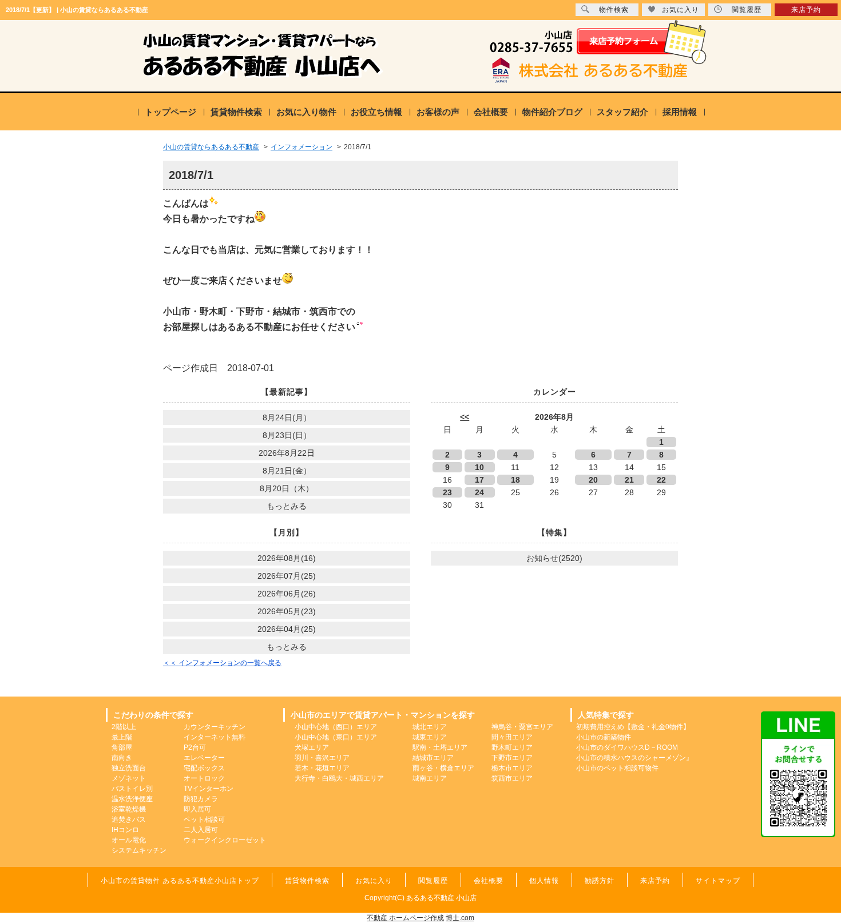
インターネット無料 (214, 737)
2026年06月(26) (286, 593)
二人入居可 (201, 830)
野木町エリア (512, 747)
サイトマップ (718, 881)
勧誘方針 (599, 881)
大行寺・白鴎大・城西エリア (339, 778)
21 (629, 479)
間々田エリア (512, 737)
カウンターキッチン (214, 727)
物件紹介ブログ (552, 112)
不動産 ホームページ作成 (405, 918)
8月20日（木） (287, 488)
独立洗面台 (129, 768)
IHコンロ (125, 830)
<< (464, 416)
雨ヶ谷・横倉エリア (443, 768)
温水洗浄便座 (132, 799)
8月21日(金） (287, 470)
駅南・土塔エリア (439, 747)
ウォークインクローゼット (225, 840)
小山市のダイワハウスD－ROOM (627, 747)
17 (479, 479)
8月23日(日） (287, 435)
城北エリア (429, 727)
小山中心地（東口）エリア (336, 737)
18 (515, 479)
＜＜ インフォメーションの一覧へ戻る (222, 663)
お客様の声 (437, 112)
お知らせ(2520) (554, 558)
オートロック (204, 778)
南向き (122, 758)
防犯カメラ (201, 799)
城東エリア (429, 737)
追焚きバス (129, 819)
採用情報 (680, 112)
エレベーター (204, 758)
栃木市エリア (512, 768)
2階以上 (124, 727)
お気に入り (680, 10)
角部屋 (122, 747)
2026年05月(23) (286, 611)
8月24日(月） (287, 417)
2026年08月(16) (286, 558)
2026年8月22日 (287, 452)
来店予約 (806, 10)
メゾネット (129, 778)
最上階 (122, 737)
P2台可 (195, 747)
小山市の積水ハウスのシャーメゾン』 (634, 758)
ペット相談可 (204, 819)
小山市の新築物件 (603, 737)
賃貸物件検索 (236, 112)
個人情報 (544, 881)
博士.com (460, 918)
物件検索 (614, 10)
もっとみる (287, 506)
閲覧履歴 (746, 10)
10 (479, 467)
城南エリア (429, 778)
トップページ (170, 112)
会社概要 (491, 112)
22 (661, 479)
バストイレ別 (132, 789)
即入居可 (197, 809)
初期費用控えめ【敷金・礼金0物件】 (633, 727)
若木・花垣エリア (322, 768)
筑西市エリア (512, 778)
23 (447, 492)
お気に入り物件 (306, 112)
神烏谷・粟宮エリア (522, 727)
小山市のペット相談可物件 (617, 768)
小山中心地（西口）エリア (336, 727)
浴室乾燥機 (129, 809)
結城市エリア (433, 758)
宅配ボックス (204, 768)
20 (593, 479)
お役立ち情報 (376, 112)
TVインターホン (208, 789)
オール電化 (129, 840)
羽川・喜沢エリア (322, 758)
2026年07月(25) (286, 575)
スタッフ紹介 (622, 112)
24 (479, 492)
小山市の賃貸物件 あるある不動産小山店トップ (180, 881)
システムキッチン (139, 850)
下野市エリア (512, 758)
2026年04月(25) (286, 629)
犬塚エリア (312, 747)
